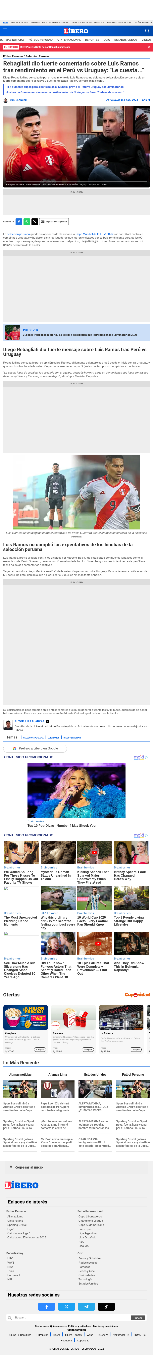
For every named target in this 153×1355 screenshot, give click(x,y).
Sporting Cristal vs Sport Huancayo (50, 23)
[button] (147, 30)
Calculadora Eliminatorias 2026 (26, 1237)
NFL (10, 1279)
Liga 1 (11, 1229)
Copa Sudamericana (91, 1224)
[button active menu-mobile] (5, 31)
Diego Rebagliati (13, 77)
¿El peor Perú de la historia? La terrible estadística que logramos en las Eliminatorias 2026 (80, 334)
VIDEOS (147, 39)
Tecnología (85, 1279)
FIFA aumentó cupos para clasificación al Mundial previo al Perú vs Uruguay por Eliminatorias (65, 86)
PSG (81, 1241)
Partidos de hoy (19, 23)
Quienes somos (58, 1326)
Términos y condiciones (105, 1326)
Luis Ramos (53, 737)
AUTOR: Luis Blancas (29, 721)
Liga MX (83, 1245)
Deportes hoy (14, 1253)
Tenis (10, 1271)
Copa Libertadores (90, 1216)
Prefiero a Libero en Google (38, 748)
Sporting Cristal (16, 1224)
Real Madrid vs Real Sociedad (88, 23)
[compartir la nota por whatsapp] (26, 221)
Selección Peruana (38, 56)
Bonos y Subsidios (89, 1258)
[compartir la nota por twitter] (34, 221)
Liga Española (87, 1237)
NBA (10, 1266)
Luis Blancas (18, 100)
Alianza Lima (15, 1216)
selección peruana (18, 234)
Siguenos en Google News (56, 222)
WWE (10, 1262)
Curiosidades (86, 1275)
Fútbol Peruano (41, 39)
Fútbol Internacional (90, 1211)
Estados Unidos (88, 1283)
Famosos (84, 1266)
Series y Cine (86, 1271)
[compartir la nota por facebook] (18, 221)
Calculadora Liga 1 (19, 1233)
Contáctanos (42, 1326)
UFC (10, 1258)
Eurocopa (84, 1229)
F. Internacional (69, 39)
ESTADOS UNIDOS (125, 39)
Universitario (15, 1220)
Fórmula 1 (13, 1275)
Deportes (92, 39)
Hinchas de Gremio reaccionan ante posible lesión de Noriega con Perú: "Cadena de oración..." (65, 92)
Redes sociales (87, 1262)
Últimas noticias (12, 39)
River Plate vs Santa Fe (119, 23)
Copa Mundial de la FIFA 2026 (95, 234)
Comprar (40, 1049)
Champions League (90, 1220)
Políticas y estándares (79, 1326)
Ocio (107, 39)
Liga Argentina (87, 1233)
